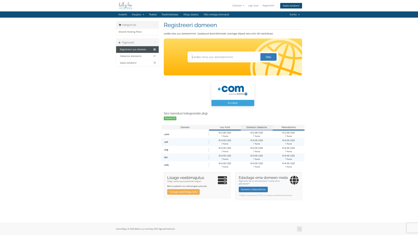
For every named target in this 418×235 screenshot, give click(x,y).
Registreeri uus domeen (132, 49)
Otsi (268, 57)
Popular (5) (170, 118)
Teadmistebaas (169, 14)
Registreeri (268, 5)
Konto (294, 14)
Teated (153, 14)
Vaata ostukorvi (291, 5)
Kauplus (137, 14)
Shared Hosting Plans (130, 31)
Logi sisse (253, 5)
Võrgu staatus (191, 14)
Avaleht (122, 14)
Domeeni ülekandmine (253, 189)
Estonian (238, 5)
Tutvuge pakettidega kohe (183, 191)
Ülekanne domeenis (130, 56)
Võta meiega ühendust (216, 14)
